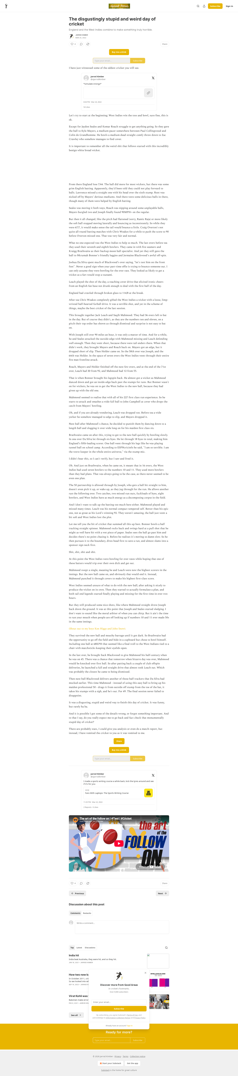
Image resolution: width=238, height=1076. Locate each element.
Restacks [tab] (87, 913)
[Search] (198, 6)
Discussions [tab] (90, 947)
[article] (119, 961)
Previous (79, 893)
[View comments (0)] (81, 44)
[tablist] (81, 913)
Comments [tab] (75, 913)
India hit (74, 955)
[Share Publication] (204, 6)
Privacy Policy (139, 1017)
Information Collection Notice (118, 1017)
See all (74, 1015)
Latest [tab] (79, 947)
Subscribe (215, 6)
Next (160, 893)
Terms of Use (132, 1015)
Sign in (229, 6)
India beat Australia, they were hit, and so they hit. (93, 959)
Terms (125, 1056)
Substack (105, 1070)
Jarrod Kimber (81, 35)
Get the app (132, 1063)
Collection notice (137, 1056)
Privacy (118, 1056)
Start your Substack (111, 1063)
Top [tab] (72, 947)
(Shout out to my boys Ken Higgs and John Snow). (97, 629)
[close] (145, 973)
